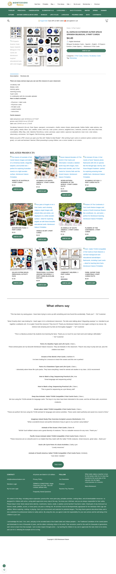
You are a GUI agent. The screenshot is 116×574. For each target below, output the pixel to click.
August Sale (43, 21)
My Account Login (12, 489)
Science (85, 56)
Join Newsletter (64, 479)
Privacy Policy (37, 479)
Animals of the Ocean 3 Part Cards (54, 427)
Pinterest (62, 484)
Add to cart (86, 51)
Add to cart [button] (18, 189)
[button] (54, 4)
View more (58, 464)
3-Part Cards (76, 28)
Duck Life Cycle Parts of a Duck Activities (54, 444)
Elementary (73, 58)
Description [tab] (14, 76)
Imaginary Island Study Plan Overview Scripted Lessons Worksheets (56, 419)
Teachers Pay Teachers (66, 489)
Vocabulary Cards (95, 56)
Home (68, 28)
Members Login (12, 484)
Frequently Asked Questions (42, 491)
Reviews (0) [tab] (24, 76)
